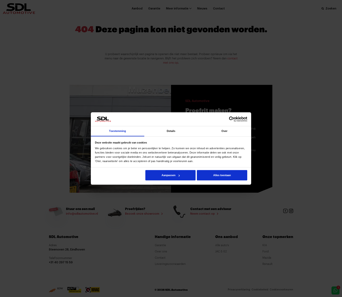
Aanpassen (168, 175)
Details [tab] (171, 130)
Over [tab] (224, 130)
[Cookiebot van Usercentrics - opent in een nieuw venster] (231, 119)
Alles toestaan (222, 175)
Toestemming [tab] (117, 130)
